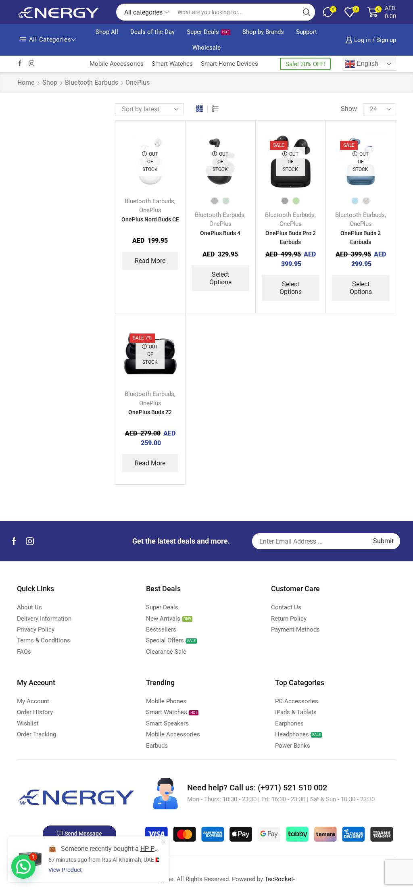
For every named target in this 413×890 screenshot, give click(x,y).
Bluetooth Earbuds (91, 82)
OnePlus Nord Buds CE (150, 219)
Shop (49, 82)
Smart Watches (172, 63)
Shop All (107, 31)
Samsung (326, 278)
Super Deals (208, 31)
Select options (220, 278)
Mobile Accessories (117, 63)
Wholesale (206, 47)
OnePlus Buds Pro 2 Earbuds (290, 237)
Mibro (322, 216)
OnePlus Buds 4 (220, 233)
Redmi (322, 266)
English (366, 63)
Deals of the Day (152, 31)
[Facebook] (20, 63)
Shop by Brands (263, 31)
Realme (324, 253)
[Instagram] (32, 63)
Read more (150, 261)
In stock (337, 392)
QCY (320, 241)
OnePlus (150, 210)
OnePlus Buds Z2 (150, 412)
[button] (23, 867)
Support (306, 31)
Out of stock (343, 406)
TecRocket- (280, 879)
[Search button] (306, 12)
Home (26, 82)
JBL (320, 203)
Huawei (324, 191)
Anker (322, 141)
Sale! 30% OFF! (305, 64)
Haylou (323, 166)
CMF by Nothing (335, 153)
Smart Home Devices (229, 63)
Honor (322, 178)
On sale (336, 420)
